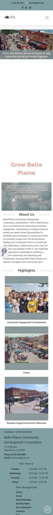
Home (19, 492)
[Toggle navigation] (47, 17)
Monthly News (23, 503)
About (19, 496)
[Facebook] (22, 8)
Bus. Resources (23, 507)
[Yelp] (26, 8)
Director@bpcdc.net (36, 3)
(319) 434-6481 (18, 3)
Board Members (23, 500)
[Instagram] (30, 8)
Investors (20, 511)
